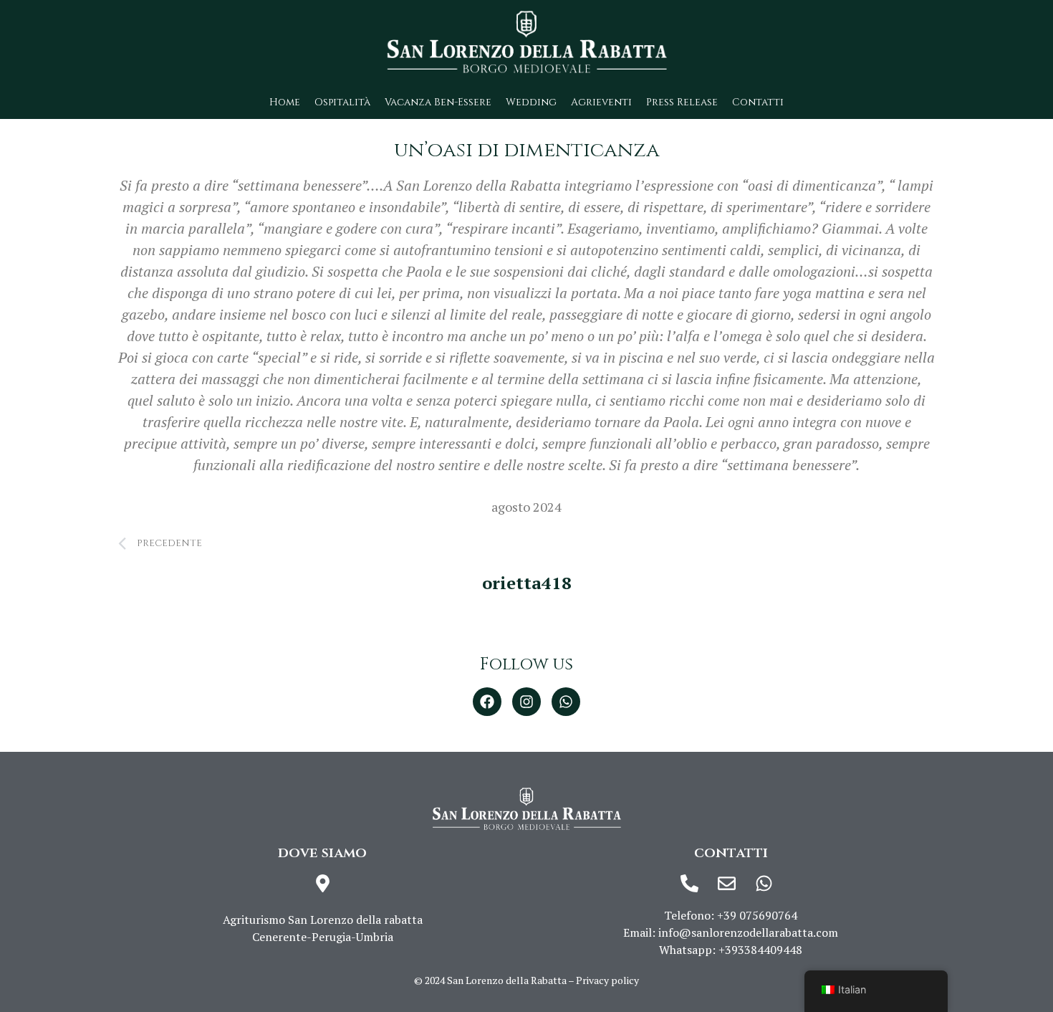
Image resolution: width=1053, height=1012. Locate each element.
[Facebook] (487, 701)
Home (284, 102)
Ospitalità (342, 102)
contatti (731, 852)
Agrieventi (601, 102)
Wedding (531, 102)
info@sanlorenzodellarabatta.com (748, 932)
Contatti (758, 102)
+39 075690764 (757, 915)
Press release (682, 102)
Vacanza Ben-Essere (438, 102)
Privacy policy (607, 980)
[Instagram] (526, 701)
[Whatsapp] (566, 701)
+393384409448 (760, 950)
